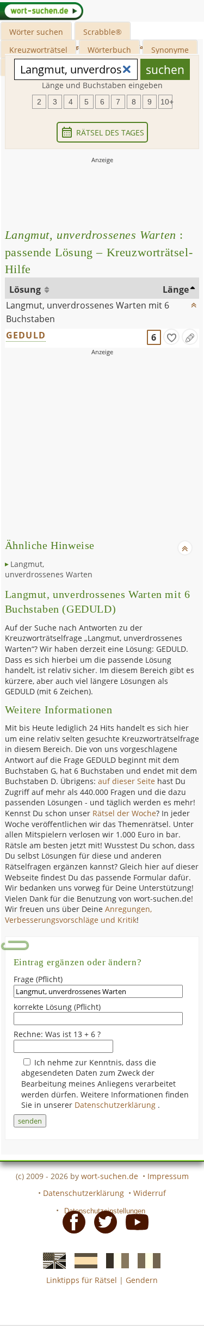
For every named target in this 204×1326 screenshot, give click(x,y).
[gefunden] (171, 337)
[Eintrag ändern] (190, 337)
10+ (166, 101)
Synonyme (170, 50)
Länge (176, 289)
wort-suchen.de (109, 1176)
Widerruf (149, 1193)
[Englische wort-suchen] (51, 1259)
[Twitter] (102, 1221)
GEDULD (26, 335)
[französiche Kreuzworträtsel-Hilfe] (114, 1259)
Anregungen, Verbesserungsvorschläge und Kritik (78, 914)
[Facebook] (70, 1221)
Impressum (168, 1176)
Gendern (142, 1280)
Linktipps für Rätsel (81, 1280)
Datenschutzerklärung (116, 1105)
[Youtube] (134, 1221)
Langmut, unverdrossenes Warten (48, 569)
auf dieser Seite (126, 781)
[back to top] (194, 302)
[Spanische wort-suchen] (82, 1259)
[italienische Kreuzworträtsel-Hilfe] (145, 1259)
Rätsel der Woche (124, 813)
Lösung (26, 289)
